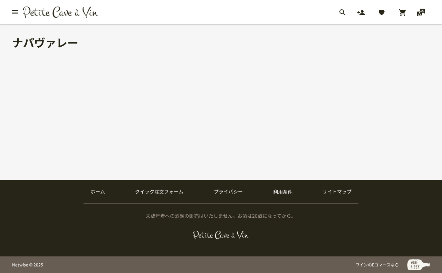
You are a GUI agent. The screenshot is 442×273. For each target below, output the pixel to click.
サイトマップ (337, 191)
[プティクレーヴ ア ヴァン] (221, 234)
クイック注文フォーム (159, 191)
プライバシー (228, 191)
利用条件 (282, 191)
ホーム (97, 191)
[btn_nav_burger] (15, 12)
